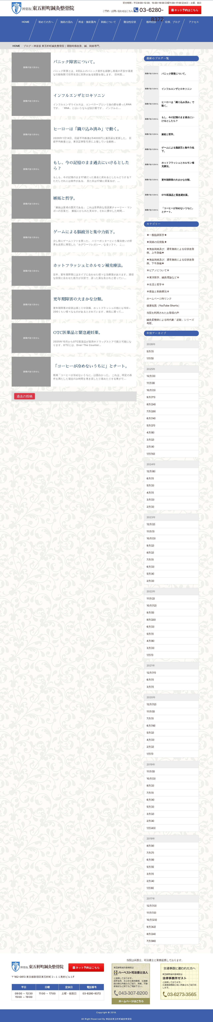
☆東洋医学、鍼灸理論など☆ (163, 277)
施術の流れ (66, 21)
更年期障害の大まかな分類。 (79, 299)
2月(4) (150, 446)
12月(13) (152, 905)
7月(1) (150, 559)
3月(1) (150, 686)
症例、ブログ (172, 21)
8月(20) (151, 619)
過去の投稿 (24, 396)
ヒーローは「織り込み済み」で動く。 (87, 129)
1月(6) (150, 888)
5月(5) (150, 866)
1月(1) (150, 655)
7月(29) (151, 411)
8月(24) (151, 404)
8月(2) (150, 552)
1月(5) (150, 358)
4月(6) (150, 432)
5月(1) (150, 351)
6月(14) (151, 418)
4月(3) (150, 739)
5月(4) (150, 573)
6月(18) (151, 725)
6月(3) (150, 566)
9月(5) (150, 612)
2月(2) (150, 746)
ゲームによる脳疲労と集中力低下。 (85, 232)
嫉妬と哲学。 (65, 198)
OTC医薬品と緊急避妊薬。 (78, 333)
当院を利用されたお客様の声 (163, 312)
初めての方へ (46, 21)
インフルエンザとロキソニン (79, 96)
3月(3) (150, 499)
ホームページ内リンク (159, 298)
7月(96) (151, 941)
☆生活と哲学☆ (155, 284)
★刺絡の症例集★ (157, 242)
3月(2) (150, 439)
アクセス (194, 21)
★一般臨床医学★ (157, 235)
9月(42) (151, 926)
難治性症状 (130, 21)
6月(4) (150, 799)
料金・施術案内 (87, 21)
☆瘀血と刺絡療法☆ (158, 291)
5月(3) (150, 485)
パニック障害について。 (75, 62)
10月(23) (152, 919)
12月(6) (151, 471)
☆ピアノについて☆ (159, 270)
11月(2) (151, 598)
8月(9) (150, 845)
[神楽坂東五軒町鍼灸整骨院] (43, 8)
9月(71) (151, 397)
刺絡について (108, 21)
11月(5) (151, 711)
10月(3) (151, 390)
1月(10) (151, 453)
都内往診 (151, 21)
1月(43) (151, 828)
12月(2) (151, 524)
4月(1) (150, 492)
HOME (25, 21)
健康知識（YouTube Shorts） (164, 305)
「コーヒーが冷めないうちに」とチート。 (91, 366)
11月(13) (151, 912)
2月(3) (150, 506)
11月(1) (151, 531)
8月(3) (150, 785)
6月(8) (150, 859)
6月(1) (150, 478)
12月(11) (151, 672)
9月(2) (150, 545)
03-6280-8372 (133, 10)
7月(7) (150, 852)
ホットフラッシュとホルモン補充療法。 (89, 265)
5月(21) (151, 425)
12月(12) (151, 704)
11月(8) (151, 383)
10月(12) (152, 605)
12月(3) (151, 376)
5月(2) (150, 732)
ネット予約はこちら (186, 10)
